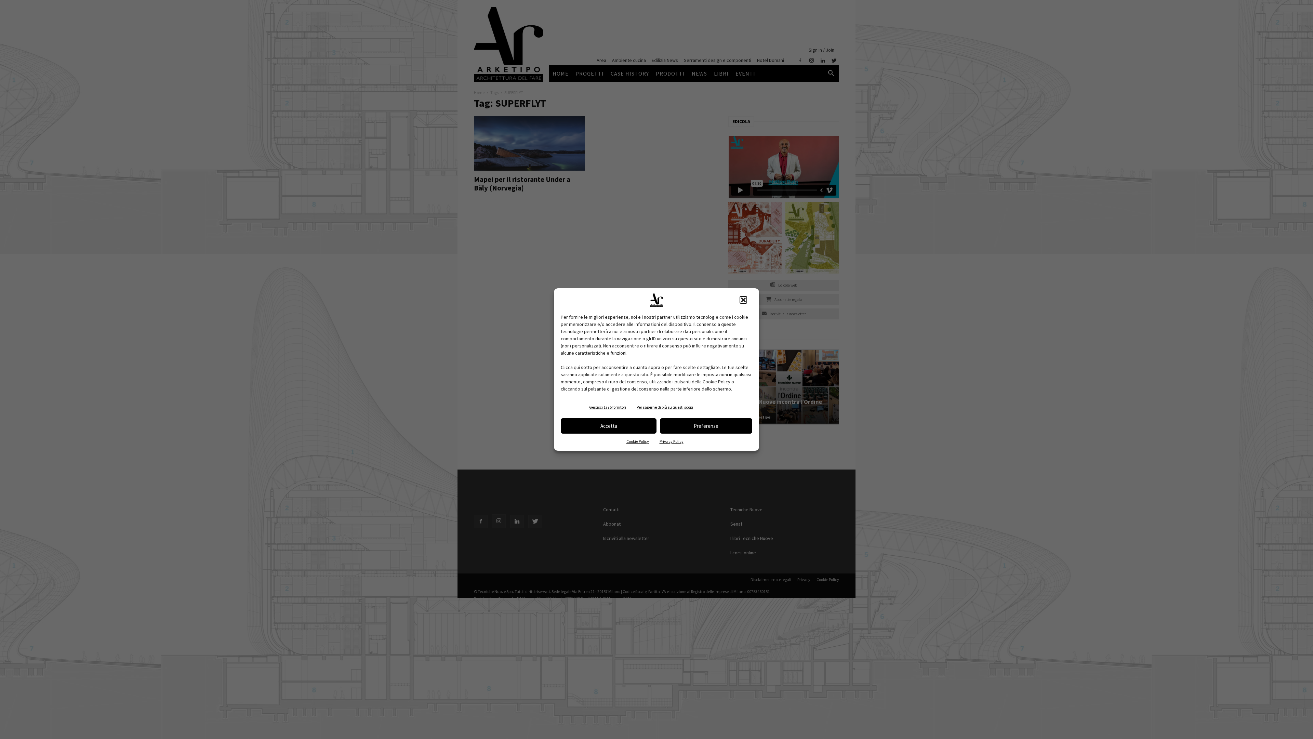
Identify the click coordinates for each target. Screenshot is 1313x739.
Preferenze (706, 426)
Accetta (608, 426)
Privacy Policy (672, 441)
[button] (743, 299)
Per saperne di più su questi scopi (665, 407)
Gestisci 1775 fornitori (607, 407)
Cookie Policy (637, 441)
